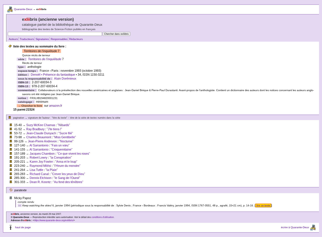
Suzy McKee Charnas (40, 125)
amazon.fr (55, 105)
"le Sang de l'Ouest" (67, 177)
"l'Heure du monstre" (66, 165)
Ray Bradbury (35, 129)
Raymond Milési (40, 165)
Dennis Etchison (40, 177)
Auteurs (13, 39)
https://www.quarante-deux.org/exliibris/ (54, 220)
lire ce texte (263, 205)
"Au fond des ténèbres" (68, 182)
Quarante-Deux (23, 9)
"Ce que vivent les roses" (73, 153)
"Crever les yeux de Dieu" (68, 174)
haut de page (23, 227)
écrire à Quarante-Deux (295, 227)
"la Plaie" (51, 169)
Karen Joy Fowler (41, 161)
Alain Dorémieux (65, 78)
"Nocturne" (66, 141)
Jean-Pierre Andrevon (42, 141)
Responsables (59, 39)
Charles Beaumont (38, 137)
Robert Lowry (38, 157)
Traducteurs (27, 39)
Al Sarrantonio (38, 145)
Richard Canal (39, 174)
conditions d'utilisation (102, 217)
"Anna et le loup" (66, 161)
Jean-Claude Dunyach (41, 133)
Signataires (42, 39)
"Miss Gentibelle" (64, 137)
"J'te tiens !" (54, 129)
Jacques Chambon (42, 153)
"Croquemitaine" (61, 149)
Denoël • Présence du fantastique (53, 74)
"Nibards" (63, 125)
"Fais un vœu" (60, 145)
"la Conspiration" (61, 157)
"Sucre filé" (65, 133)
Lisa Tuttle (36, 169)
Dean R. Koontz (40, 182)
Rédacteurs (76, 39)
